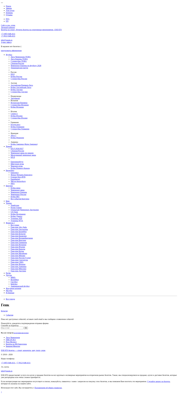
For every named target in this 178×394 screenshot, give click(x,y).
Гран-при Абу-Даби (19, 227)
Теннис (9, 203)
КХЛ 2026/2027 (17, 149)
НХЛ (13, 157)
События (9, 315)
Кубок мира (15, 188)
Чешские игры (17, 166)
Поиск (8, 6)
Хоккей (9, 146)
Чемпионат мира (17, 190)
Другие (9, 275)
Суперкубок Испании (20, 105)
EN (7, 21)
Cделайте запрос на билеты (158, 381)
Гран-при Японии (18, 264)
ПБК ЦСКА (11, 340)
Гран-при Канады (18, 249)
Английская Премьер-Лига (22, 85)
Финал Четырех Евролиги (21, 175)
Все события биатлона (20, 199)
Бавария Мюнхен (13, 346)
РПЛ (13, 74)
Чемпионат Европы (19, 192)
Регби (8, 273)
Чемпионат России (18, 194)
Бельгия (4, 311)
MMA (13, 277)
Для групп (10, 10)
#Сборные (10, 293)
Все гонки (15, 225)
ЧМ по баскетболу (18, 181)
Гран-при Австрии (18, 271)
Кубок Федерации (18, 214)
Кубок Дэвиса (16, 216)
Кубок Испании (17, 107)
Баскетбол (10, 170)
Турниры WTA (17, 221)
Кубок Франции (17, 138)
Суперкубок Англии (19, 92)
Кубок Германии (17, 127)
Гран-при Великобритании (22, 238)
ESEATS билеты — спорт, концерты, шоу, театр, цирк (23, 350)
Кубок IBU (15, 197)
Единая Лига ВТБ (18, 177)
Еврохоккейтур (17, 162)
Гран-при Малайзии (19, 253)
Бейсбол (14, 284)
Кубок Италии (17, 116)
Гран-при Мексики (18, 269)
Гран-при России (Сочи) (21, 258)
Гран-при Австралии (19, 229)
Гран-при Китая (17, 251)
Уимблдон (15, 205)
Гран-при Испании (18, 245)
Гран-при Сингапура (19, 260)
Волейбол (15, 280)
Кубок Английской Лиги (21, 87)
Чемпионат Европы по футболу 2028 (26, 66)
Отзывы (9, 15)
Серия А (14, 114)
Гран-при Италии (18, 247)
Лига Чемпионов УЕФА (21, 57)
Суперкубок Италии (19, 118)
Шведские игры (17, 164)
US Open (14, 212)
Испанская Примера (19, 103)
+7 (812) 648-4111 (8, 36)
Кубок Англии (17, 90)
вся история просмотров (21, 333)
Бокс (8, 201)
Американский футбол (20, 286)
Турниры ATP (16, 218)
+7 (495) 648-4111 (8, 34)
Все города (10, 299)
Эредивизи (15, 98)
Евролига (15, 173)
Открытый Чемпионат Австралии (25, 210)
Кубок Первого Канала (20, 168)
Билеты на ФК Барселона (16, 344)
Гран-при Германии (19, 242)
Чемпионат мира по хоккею (22, 153)
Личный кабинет (8, 27)
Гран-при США (17, 262)
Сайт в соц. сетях (8, 25)
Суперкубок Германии (20, 129)
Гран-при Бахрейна (19, 232)
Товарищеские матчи (19, 68)
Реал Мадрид (11, 342)
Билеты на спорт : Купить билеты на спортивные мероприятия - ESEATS (31, 30)
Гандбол (14, 282)
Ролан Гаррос (16, 208)
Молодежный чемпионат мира (23, 155)
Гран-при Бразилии (19, 236)
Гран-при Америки (18, 266)
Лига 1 (13, 135)
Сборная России (17, 63)
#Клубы (9, 291)
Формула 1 (10, 223)
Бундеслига (15, 125)
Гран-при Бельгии (18, 234)
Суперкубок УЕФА (19, 61)
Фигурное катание (13, 288)
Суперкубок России (19, 79)
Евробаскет (15, 179)
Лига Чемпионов (13, 337)
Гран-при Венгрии (18, 240)
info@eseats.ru (6, 40)
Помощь (9, 13)
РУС (8, 19)
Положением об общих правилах (48, 388)
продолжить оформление (11, 51)
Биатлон (9, 186)
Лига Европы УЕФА (19, 59)
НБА (13, 183)
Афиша (9, 8)
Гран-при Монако (18, 256)
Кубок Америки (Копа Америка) (24, 144)
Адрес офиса (6, 42)
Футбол (9, 55)
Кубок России (16, 76)
